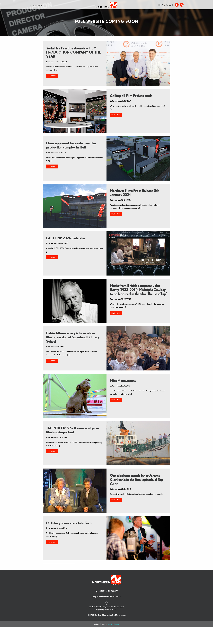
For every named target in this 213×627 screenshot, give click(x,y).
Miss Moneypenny (123, 380)
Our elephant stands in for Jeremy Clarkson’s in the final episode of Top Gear (136, 479)
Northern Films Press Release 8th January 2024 (134, 192)
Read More (52, 76)
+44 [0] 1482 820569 (108, 591)
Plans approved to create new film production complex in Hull (71, 145)
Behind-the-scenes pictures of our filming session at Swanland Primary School (72, 337)
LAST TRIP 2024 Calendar (66, 238)
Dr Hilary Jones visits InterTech (68, 523)
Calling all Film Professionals (131, 95)
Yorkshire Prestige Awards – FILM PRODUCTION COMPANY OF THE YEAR (73, 52)
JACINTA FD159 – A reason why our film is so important (72, 430)
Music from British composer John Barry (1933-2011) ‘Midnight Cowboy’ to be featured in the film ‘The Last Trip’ (138, 289)
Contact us (36, 5)
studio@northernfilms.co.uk (109, 596)
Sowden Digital (113, 624)
